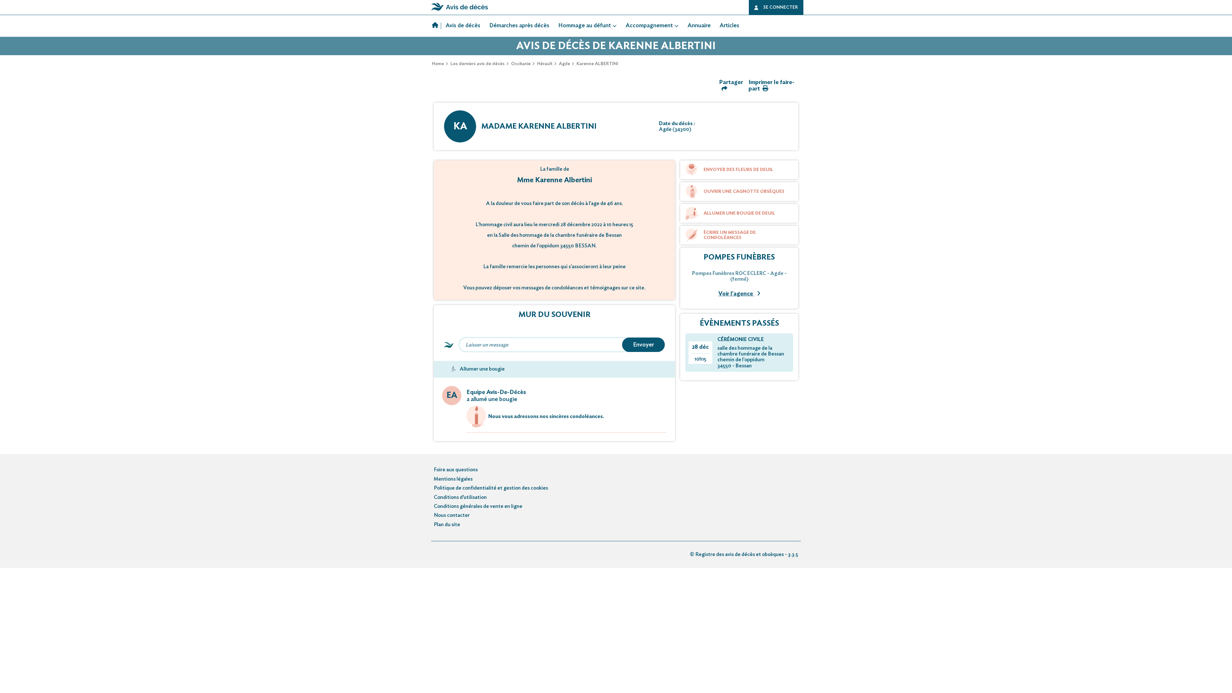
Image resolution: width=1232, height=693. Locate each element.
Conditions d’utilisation (460, 497)
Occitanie (521, 64)
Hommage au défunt (584, 26)
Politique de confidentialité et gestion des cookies (491, 488)
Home (438, 64)
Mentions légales (453, 479)
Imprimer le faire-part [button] (771, 86)
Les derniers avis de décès (477, 64)
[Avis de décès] (436, 26)
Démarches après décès (519, 26)
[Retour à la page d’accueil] (460, 10)
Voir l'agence (736, 294)
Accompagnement (649, 26)
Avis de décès (463, 26)
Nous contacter (452, 515)
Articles (729, 26)
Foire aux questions (456, 469)
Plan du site (447, 524)
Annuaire (699, 26)
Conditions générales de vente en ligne (478, 506)
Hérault (544, 64)
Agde (564, 64)
